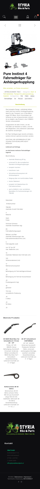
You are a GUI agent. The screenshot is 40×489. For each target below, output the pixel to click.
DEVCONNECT (28, 479)
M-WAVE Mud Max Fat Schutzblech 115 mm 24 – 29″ (11, 341)
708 (22, 96)
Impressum (27, 477)
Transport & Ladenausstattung (23, 94)
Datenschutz (19, 477)
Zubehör (6, 96)
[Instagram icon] (21, 482)
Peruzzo (20, 98)
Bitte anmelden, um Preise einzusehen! (16, 88)
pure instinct (28, 98)
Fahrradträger (8, 98)
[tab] (20, 104)
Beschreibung (20, 104)
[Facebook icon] (19, 482)
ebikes (32, 96)
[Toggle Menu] (16, 17)
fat (15, 98)
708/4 (26, 96)
